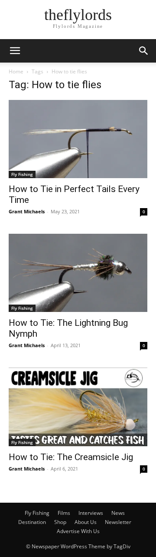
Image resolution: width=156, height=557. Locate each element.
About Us (86, 522)
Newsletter (118, 522)
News (118, 513)
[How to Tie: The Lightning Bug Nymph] (78, 273)
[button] (15, 51)
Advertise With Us (78, 531)
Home (16, 71)
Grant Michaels (27, 211)
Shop (60, 522)
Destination (32, 522)
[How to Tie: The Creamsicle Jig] (78, 407)
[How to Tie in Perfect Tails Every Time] (78, 139)
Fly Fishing (22, 174)
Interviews (90, 513)
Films (64, 513)
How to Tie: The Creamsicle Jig (71, 457)
